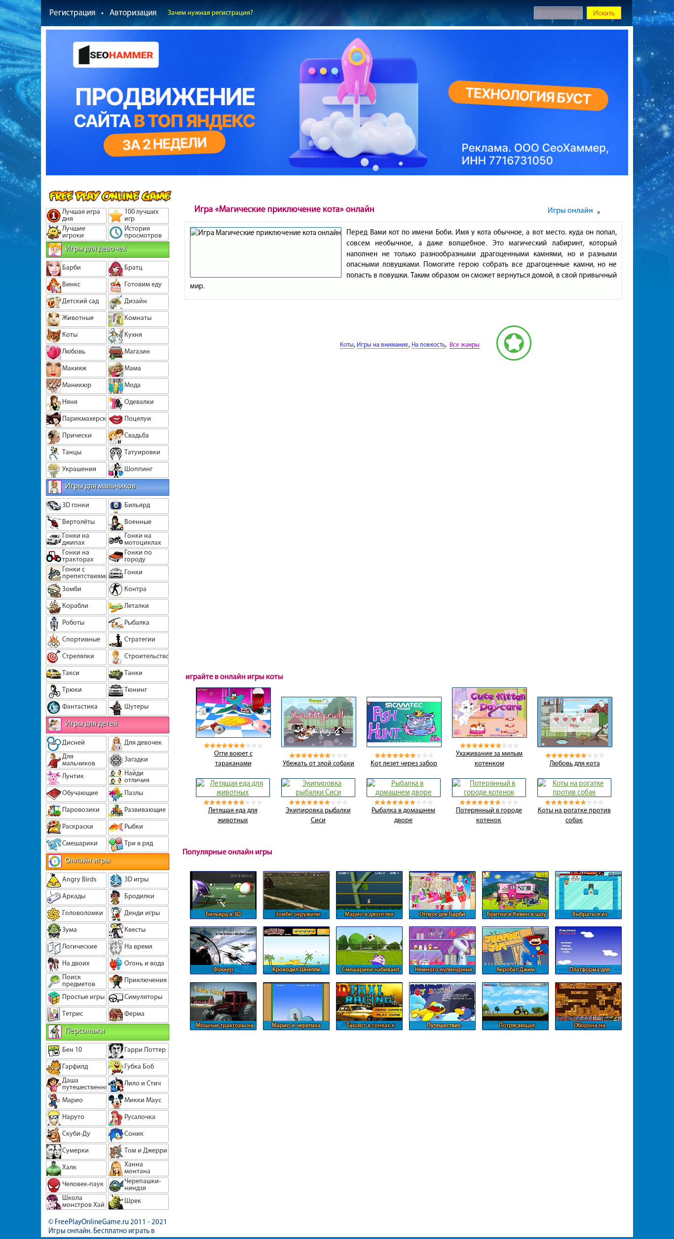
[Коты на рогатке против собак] (574, 792)
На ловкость (428, 344)
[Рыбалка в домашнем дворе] (404, 792)
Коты (347, 344)
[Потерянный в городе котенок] (489, 792)
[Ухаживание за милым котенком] (489, 735)
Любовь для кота (575, 763)
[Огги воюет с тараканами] (233, 735)
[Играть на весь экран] (302, 358)
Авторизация (133, 12)
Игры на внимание (383, 344)
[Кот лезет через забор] (404, 744)
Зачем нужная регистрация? (210, 12)
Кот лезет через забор (404, 763)
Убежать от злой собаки (318, 763)
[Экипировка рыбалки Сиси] (318, 792)
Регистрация (72, 12)
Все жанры (464, 344)
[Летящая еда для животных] (233, 792)
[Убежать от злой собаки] (318, 744)
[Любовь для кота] (574, 744)
